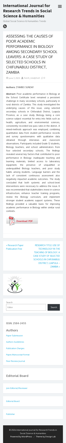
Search (9, 302)
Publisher (10, 414)
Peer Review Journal (15, 361)
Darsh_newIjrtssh (31, 78)
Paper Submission (14, 335)
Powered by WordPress (21, 436)
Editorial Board (12, 401)
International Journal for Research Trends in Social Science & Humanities (27, 11)
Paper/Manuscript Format (17, 354)
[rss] (5, 26)
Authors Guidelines (15, 342)
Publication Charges (15, 348)
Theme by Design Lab (46, 436)
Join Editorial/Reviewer (16, 388)
